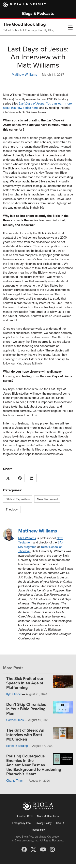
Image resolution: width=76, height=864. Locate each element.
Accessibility (38, 829)
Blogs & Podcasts (38, 13)
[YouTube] (43, 849)
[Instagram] (52, 849)
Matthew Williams (24, 74)
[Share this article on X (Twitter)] (8, 478)
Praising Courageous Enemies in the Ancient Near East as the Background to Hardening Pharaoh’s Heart (33, 765)
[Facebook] (24, 849)
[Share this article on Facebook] (20, 478)
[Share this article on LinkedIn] (32, 478)
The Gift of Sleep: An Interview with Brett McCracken (25, 735)
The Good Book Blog (24, 24)
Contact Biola (25, 816)
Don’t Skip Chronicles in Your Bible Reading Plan (26, 709)
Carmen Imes (15, 720)
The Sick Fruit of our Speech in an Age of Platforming (24, 683)
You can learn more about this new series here (37, 105)
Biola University (28, 4)
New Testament (47, 499)
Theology (12, 509)
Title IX (60, 823)
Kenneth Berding (17, 746)
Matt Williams (27, 538)
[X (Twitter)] (33, 849)
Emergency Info (21, 823)
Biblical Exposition (18, 499)
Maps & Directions (48, 816)
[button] (70, 27)
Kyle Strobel (13, 694)
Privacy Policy (43, 823)
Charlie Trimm (15, 780)
